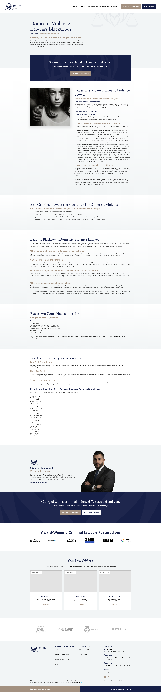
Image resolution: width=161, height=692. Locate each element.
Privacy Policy (69, 682)
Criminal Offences (84, 649)
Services (37, 33)
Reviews (57, 657)
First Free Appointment (62, 654)
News (57, 662)
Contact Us (108, 646)
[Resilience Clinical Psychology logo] (38, 649)
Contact (57, 664)
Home (31, 33)
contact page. (34, 338)
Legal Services (84, 646)
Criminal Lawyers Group (64, 646)
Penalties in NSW (84, 657)
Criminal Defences (84, 652)
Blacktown (108, 663)
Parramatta (72, 566)
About (57, 649)
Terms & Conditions (60, 682)
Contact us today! (99, 184)
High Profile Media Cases (62, 659)
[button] (77, 7)
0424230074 (118, 336)
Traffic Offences (83, 654)
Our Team (58, 652)
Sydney (106, 669)
